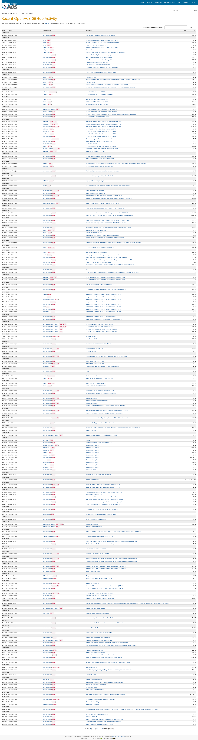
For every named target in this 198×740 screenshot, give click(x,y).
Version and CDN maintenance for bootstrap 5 (99, 640)
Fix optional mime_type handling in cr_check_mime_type (102, 67)
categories (46, 47)
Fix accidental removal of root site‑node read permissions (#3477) (104, 586)
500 (97, 729)
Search (192, 27)
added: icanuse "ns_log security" (95, 689)
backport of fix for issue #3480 (94, 349)
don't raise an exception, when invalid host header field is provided (104, 682)
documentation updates (92, 445)
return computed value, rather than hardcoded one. (100, 158)
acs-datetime (47, 311)
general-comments (48, 299)
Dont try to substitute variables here (96, 519)
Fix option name (90, 82)
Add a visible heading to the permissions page (99, 57)
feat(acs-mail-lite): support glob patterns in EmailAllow (101, 176)
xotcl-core (46, 121)
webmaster (115, 736)
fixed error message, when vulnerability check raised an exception (104, 413)
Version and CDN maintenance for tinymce (98, 637)
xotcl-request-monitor (49, 109)
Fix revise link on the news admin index (97, 45)
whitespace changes (91, 144)
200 (93, 729)
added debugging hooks (93, 571)
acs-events (46, 467)
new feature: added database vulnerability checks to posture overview (105, 694)
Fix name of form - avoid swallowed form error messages (101, 509)
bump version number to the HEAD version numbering (101, 316)
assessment (46, 462)
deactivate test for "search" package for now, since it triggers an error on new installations (110, 260)
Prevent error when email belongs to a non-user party (101, 72)
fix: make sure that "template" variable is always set (100, 247)
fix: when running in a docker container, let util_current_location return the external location (111, 114)
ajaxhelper (46, 134)
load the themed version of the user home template (100, 284)
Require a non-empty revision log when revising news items (102, 42)
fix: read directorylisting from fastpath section (98, 156)
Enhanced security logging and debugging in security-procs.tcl (103, 721)
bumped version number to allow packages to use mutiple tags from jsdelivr (107, 642)
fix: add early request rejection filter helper (97, 116)
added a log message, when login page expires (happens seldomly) (105, 719)
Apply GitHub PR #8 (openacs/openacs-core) (98, 474)
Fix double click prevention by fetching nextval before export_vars (104, 492)
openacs (47, 23)
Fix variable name (91, 675)
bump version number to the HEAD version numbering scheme (103, 294)
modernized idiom (91, 430)
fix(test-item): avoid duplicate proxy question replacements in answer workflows (108, 186)
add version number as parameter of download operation (102, 148)
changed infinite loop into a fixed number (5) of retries (101, 514)
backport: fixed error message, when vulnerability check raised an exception (107, 410)
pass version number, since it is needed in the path (100, 655)
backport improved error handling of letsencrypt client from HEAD (104, 195)
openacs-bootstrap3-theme (50, 326)
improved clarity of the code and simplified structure (100, 618)
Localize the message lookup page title (97, 62)
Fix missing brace (91, 77)
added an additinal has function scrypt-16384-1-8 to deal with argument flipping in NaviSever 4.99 (113, 531)
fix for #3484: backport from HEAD (95, 92)
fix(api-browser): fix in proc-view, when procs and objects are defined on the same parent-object (112, 272)
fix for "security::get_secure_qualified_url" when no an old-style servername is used (109, 670)
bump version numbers (92, 704)
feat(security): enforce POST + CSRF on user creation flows (102, 235)
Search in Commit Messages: (153, 27)
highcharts (46, 613)
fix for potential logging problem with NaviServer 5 (100, 423)
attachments (46, 455)
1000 (101, 729)
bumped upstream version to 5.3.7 (95, 608)
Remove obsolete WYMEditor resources (97, 104)
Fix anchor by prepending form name (96, 549)
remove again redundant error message (97, 400)
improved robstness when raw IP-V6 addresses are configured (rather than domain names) (111, 558)
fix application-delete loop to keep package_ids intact (101, 497)
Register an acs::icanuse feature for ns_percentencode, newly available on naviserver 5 (110, 87)
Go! (195, 10)
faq (44, 307)
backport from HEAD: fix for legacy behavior (98, 252)
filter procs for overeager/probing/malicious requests (100, 35)
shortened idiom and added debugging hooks (98, 442)
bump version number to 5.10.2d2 (95, 151)
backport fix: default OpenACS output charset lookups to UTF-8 (103, 121)
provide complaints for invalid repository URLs (99, 633)
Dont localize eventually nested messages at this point (101, 544)
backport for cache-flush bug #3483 (96, 230)
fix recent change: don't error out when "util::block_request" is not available (106, 356)
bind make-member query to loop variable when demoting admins (104, 499)
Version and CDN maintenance (94, 650)
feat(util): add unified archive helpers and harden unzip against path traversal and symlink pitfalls (113, 428)
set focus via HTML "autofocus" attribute (97, 714)
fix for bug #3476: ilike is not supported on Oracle (99, 593)
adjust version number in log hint (95, 190)
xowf (44, 99)
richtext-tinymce (47, 576)
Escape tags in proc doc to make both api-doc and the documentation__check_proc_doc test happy (113, 242)
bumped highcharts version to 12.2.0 (96, 679)
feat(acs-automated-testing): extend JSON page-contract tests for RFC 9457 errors (109, 213)
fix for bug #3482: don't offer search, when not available (101, 329)
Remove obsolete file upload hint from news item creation (102, 40)
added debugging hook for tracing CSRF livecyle (99, 724)
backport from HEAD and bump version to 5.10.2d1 (100, 391)
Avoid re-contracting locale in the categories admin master (102, 47)
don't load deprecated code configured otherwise (99, 378)
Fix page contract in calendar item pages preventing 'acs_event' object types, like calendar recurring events (116, 163)
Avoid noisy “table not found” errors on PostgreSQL (100, 598)
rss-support (46, 124)
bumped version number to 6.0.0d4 (95, 652)
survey (45, 294)
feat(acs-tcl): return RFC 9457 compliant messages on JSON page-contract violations (109, 215)
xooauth (45, 77)
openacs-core (47, 35)
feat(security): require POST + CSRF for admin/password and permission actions (108, 228)
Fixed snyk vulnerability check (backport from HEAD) (100, 699)
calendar (45, 92)
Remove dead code (91, 50)
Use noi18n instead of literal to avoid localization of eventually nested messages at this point (111, 541)
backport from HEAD (91, 398)
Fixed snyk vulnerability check (94, 702)
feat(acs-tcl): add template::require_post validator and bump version (105, 237)
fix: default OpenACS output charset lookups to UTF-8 (101, 129)
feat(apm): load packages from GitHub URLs (98, 262)
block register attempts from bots (95, 361)
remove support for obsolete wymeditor (97, 99)
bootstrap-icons (47, 148)
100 (89, 729)
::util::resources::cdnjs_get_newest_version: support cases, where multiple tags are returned (111, 645)
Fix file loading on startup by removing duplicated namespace (103, 171)
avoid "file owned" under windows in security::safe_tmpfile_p (103, 484)
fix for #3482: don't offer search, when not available (100, 324)
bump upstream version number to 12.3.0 (97, 613)
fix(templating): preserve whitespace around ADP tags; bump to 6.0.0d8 (106, 289)
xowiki (45, 102)
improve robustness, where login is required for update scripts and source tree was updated (111, 418)
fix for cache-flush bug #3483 (94, 232)
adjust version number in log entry (95, 193)
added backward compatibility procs (96, 383)
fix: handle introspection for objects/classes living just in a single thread (105, 277)
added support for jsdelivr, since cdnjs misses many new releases (104, 657)
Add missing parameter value (94, 494)
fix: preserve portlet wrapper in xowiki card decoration (101, 146)
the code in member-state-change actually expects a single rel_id (104, 502)
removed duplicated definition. (94, 526)
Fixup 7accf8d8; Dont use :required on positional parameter (102, 366)
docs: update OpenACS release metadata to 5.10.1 (100, 139)
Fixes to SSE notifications (93, 628)
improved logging (91, 470)
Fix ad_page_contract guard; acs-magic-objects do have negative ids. (105, 208)
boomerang (46, 423)
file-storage (46, 302)
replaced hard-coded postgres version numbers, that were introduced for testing (108, 662)
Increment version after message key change (98, 344)
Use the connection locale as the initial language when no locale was (105, 52)
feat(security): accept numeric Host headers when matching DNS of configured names (110, 265)
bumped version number (93, 583)
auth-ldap (46, 440)
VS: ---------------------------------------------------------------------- (101, 269)
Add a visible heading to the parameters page (98, 55)
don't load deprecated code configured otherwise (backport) (102, 376)
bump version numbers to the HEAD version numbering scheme (104, 319)
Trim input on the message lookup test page (98, 65)
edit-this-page (47, 111)
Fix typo (88, 371)
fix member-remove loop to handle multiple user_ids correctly (103, 504)
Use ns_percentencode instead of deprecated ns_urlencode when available (107, 84)
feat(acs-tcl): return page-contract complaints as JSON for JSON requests (106, 223)
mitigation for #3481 (91, 336)
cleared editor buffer (91, 687)
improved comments (91, 717)
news (44, 40)
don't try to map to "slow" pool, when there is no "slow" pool (102, 203)
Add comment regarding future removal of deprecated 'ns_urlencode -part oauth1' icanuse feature (113, 79)
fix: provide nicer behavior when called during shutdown (101, 109)
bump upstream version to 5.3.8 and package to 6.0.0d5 (101, 435)
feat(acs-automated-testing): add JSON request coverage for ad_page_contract (108, 220)
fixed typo (88, 440)
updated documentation (92, 479)
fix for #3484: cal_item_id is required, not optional (99, 94)
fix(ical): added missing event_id (95, 181)
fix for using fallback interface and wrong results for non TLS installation (106, 623)
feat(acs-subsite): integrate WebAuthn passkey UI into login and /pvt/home (106, 257)
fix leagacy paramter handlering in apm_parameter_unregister (103, 255)
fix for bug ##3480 (91, 351)
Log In (193, 3)
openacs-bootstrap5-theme (50, 324)
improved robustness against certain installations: (100, 536)
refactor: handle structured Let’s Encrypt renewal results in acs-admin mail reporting (109, 198)
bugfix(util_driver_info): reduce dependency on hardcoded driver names (106, 566)
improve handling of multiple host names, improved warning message (105, 405)
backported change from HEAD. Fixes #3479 (98, 554)
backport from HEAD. (92, 524)
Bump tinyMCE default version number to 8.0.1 (99, 578)
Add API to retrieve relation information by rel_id (99, 60)
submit (123, 736)
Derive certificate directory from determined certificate (101, 393)
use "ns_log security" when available (96, 684)
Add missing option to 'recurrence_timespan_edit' (99, 166)
